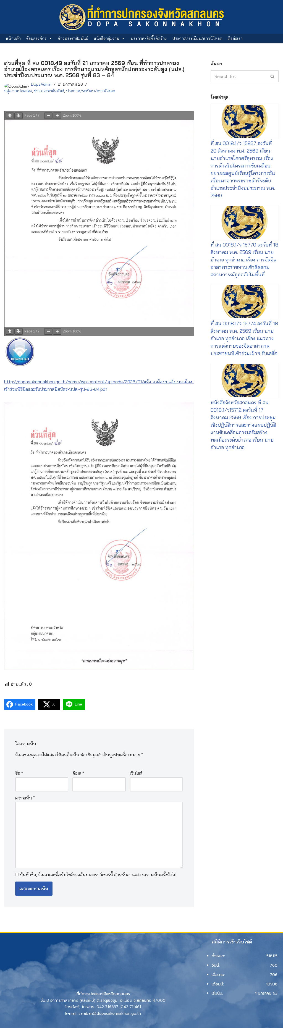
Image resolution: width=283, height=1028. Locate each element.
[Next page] (18, 115)
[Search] (272, 76)
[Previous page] (10, 115)
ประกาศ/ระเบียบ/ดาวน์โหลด (197, 38)
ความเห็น (25, 798)
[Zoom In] (57, 115)
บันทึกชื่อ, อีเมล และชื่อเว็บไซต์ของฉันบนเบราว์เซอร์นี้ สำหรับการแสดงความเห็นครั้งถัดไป (98, 874)
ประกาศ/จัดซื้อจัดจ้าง (148, 38)
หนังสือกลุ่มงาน (106, 38)
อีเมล (78, 773)
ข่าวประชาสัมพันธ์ (73, 38)
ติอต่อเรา (235, 38)
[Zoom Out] (48, 115)
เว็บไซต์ (136, 773)
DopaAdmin (41, 84)
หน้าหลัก (13, 38)
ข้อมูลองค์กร (36, 38)
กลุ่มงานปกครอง (18, 90)
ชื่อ (19, 773)
